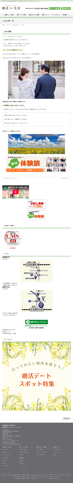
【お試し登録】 (23, 449)
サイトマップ (22, 468)
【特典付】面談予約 (24, 452)
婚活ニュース (5, 460)
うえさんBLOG (19, 36)
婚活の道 (4, 463)
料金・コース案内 (23, 447)
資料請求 (21, 454)
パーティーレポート (58, 452)
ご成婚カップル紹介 (7, 447)
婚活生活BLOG (11, 36)
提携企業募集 (39, 449)
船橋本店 (21, 463)
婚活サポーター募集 (41, 447)
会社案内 (21, 457)
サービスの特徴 (6, 454)
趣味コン (56, 454)
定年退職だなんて (66, 178)
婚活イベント (57, 447)
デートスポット (6, 457)
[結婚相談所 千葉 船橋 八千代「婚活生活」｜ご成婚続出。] (11, 7)
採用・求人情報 (40, 454)
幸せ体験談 (5, 449)
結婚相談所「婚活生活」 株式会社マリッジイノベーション (34, 478)
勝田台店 (21, 460)
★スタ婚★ (56, 449)
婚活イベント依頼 (40, 452)
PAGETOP (66, 418)
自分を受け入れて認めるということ (11, 178)
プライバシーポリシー (24, 465)
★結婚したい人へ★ (7, 452)
